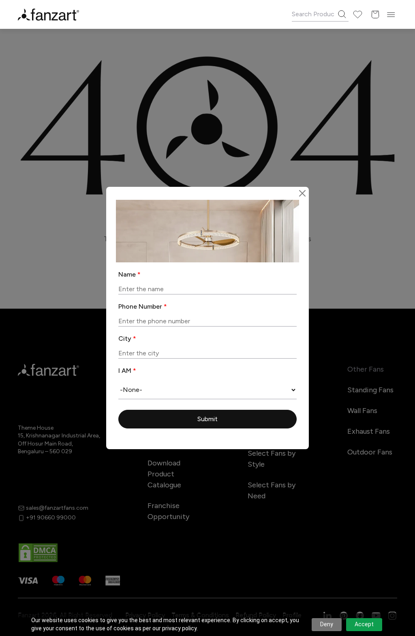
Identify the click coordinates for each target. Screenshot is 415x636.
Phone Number (142, 306)
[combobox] (207, 390)
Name (129, 274)
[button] (207, 419)
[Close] (302, 193)
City (127, 338)
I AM (127, 370)
